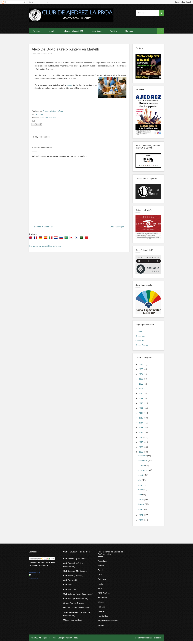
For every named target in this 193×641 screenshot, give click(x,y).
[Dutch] (56, 238)
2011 (141, 437)
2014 (141, 423)
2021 (141, 389)
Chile (100, 575)
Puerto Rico (103, 616)
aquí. (69, 85)
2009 (141, 447)
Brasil (100, 570)
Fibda (100, 584)
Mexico (101, 602)
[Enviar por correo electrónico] (33, 124)
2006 (141, 520)
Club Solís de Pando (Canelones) (78, 594)
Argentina (102, 561)
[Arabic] (82, 238)
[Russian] (61, 238)
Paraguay (102, 611)
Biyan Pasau (72, 638)
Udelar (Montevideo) (72, 620)
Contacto (129, 31)
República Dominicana (108, 620)
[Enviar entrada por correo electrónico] (33, 121)
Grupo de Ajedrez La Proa (53, 111)
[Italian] (51, 238)
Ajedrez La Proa (34, 572)
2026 (141, 364)
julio (140, 480)
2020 (141, 393)
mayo (140, 490)
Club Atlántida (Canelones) (75, 559)
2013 (141, 427)
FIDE (100, 588)
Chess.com (140, 336)
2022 (141, 384)
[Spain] (46, 238)
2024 (141, 374)
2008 (141, 452)
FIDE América (104, 593)
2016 (141, 413)
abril (140, 494)
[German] (41, 238)
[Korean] (77, 238)
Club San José (69, 589)
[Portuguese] (66, 238)
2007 (141, 515)
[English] (31, 238)
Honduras (102, 597)
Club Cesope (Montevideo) (75, 571)
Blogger (157, 638)
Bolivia (101, 565)
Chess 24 (139, 340)
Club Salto (67, 585)
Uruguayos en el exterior (49, 118)
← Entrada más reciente (42, 227)
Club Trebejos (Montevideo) (75, 598)
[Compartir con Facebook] (41, 124)
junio (140, 485)
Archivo (113, 31)
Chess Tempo (141, 345)
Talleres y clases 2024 (73, 31)
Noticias (36, 31)
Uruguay (102, 625)
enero (141, 509)
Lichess (138, 331)
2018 (141, 403)
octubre (141, 465)
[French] (36, 238)
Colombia (102, 579)
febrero (141, 504)
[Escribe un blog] (35, 124)
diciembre (142, 455)
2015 (141, 418)
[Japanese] (72, 238)
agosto (141, 475)
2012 (141, 432)
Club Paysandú (70, 580)
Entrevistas (96, 31)
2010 (141, 442)
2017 (141, 408)
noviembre (143, 460)
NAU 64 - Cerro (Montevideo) (76, 607)
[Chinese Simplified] (87, 238)
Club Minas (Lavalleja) (73, 575)
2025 (141, 369)
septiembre (143, 470)
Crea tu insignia (34, 579)
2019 (141, 398)
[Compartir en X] (38, 124)
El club (52, 31)
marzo (141, 499)
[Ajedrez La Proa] (30, 575)
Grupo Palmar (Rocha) (73, 603)
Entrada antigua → (118, 227)
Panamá (101, 607)
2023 (141, 379)
